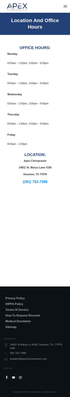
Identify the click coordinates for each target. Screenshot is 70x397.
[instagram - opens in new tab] (20, 377)
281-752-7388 (18, 353)
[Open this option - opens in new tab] (13, 377)
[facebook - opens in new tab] (6, 377)
